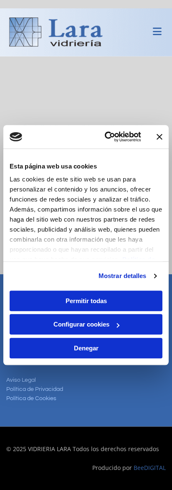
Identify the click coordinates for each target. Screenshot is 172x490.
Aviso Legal (21, 380)
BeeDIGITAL (150, 468)
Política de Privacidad (34, 389)
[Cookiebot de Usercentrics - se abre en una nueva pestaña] (106, 136)
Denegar (86, 348)
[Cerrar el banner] (159, 137)
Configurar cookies (81, 324)
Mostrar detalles (123, 275)
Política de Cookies (31, 398)
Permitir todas (86, 300)
